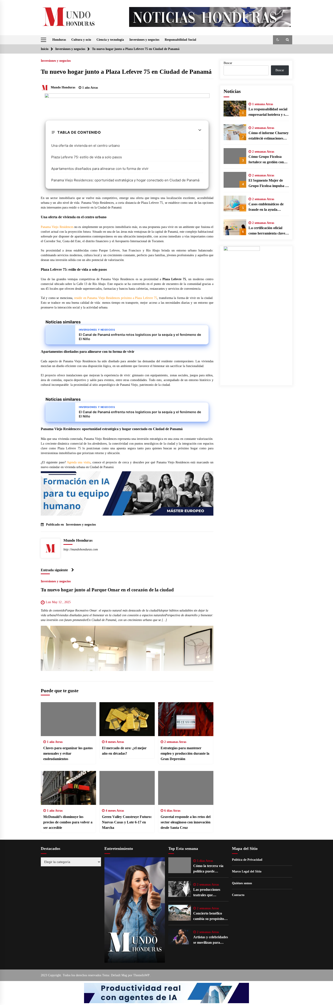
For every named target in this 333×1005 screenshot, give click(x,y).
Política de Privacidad (247, 859)
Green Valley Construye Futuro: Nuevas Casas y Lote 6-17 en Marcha (127, 822)
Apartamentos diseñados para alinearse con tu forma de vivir (100, 168)
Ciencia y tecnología (110, 39)
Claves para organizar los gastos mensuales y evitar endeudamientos (68, 753)
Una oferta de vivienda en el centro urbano (85, 145)
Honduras (59, 39)
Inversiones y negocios (144, 39)
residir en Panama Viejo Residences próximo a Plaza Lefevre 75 (115, 298)
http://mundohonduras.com (80, 549)
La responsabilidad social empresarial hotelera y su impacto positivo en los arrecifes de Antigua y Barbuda (268, 112)
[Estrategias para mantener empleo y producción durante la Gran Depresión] (185, 719)
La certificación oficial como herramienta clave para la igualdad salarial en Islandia (267, 231)
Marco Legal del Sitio (246, 871)
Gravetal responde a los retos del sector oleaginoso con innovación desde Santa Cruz (185, 822)
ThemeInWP (141, 975)
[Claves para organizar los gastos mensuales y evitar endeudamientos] (68, 719)
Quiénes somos (242, 883)
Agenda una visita (78, 462)
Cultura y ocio (81, 39)
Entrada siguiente (54, 570)
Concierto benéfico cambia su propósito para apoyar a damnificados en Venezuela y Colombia (210, 916)
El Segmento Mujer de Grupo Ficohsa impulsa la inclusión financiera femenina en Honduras (268, 183)
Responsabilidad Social (180, 39)
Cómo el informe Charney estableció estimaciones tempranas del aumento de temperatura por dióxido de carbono (269, 136)
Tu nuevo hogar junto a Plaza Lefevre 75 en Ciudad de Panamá (126, 71)
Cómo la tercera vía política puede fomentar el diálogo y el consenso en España (210, 869)
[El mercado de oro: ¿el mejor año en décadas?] (127, 719)
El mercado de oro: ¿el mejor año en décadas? (124, 750)
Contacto (238, 895)
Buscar (228, 63)
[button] (277, 39)
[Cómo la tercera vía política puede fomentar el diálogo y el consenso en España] (179, 865)
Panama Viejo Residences (57, 227)
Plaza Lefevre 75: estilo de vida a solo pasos (86, 157)
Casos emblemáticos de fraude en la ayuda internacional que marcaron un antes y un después (267, 207)
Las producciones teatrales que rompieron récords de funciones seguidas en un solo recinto (210, 893)
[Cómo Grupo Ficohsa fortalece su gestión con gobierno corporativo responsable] (235, 156)
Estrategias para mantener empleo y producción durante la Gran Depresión (185, 753)
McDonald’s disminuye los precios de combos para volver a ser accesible (67, 822)
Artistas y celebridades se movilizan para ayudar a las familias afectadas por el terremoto (210, 940)
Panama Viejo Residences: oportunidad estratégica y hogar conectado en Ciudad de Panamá (125, 180)
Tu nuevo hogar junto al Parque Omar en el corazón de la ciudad (107, 590)
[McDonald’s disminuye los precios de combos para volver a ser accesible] (68, 788)
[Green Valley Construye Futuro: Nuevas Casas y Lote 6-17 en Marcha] (127, 788)
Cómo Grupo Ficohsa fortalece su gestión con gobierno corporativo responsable (266, 160)
